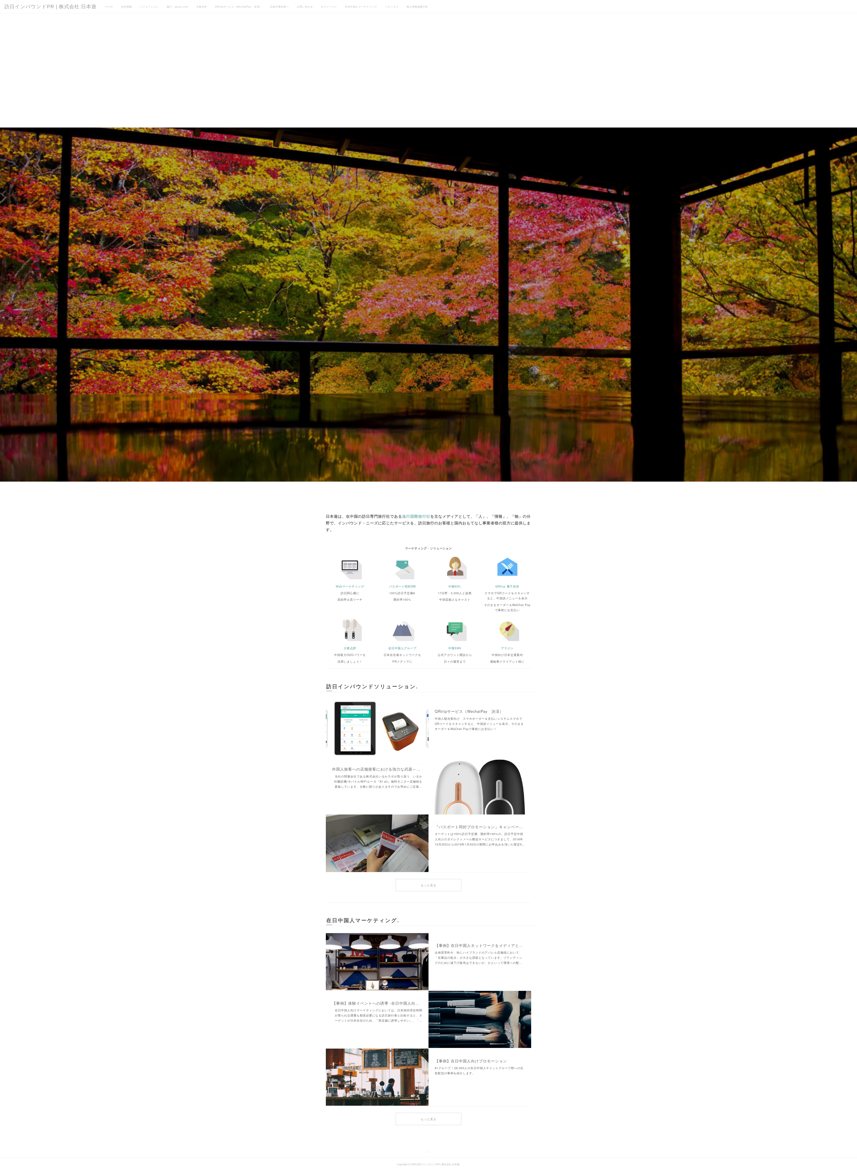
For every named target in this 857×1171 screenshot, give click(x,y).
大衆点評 (201, 6)
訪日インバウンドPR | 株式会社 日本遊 (50, 6)
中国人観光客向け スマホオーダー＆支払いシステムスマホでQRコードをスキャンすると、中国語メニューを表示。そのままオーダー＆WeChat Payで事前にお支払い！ (479, 723)
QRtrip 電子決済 (507, 586)
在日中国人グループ (402, 648)
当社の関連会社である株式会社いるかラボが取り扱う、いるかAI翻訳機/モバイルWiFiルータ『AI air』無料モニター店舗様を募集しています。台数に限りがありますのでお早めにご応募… (378, 781)
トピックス (392, 6)
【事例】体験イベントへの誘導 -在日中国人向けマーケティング (377, 1003)
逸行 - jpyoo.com (177, 6)
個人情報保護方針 (417, 6)
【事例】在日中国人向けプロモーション (471, 1061)
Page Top (428, 1152)
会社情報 (126, 6)
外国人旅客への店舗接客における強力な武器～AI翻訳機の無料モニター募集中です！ (377, 769)
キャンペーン (329, 6)
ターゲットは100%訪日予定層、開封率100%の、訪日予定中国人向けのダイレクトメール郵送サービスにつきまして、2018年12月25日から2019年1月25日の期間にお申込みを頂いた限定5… (480, 839)
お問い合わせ (305, 6)
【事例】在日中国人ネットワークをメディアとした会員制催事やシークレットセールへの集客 (480, 945)
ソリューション (149, 6)
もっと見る (428, 885)
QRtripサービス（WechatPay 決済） (238, 6)
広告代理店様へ (279, 6)
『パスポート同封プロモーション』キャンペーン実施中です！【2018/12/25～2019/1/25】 (480, 826)
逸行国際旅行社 (416, 516)
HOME (109, 6)
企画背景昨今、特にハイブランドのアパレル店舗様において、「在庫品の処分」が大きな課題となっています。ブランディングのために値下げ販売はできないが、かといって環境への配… (478, 957)
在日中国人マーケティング (361, 6)
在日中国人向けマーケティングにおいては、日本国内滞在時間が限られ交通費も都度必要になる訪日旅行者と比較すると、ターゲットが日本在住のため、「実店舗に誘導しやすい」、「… (378, 1015)
